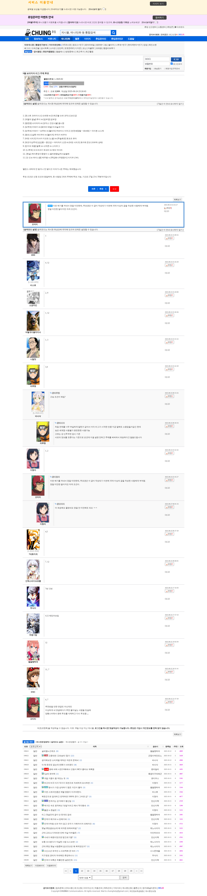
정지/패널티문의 (150, 888)
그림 (105, 45)
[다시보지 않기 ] (97, 9)
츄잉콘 (170, 27)
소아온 (53, 48)
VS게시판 (67, 45)
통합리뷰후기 (109, 48)
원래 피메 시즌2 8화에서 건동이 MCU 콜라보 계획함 (69, 769)
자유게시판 (29, 45)
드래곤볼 (35, 48)
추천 (101, 189)
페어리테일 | (90, 45)
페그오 (27, 48)
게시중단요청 (150, 891)
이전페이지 (39, 866)
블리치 (111, 45)
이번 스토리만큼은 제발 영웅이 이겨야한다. (63, 792)
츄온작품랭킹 (49, 52)
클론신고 (137, 888)
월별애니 (60, 52)
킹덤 (145, 45)
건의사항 (69, 888)
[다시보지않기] (150, 22)
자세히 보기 (158, 3)
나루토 (118, 45)
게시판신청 (127, 888)
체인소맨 (153, 45)
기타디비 (117, 888)
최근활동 (89, 52)
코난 (84, 48)
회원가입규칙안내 (172, 68)
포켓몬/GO (69, 48)
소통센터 (162, 27)
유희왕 (99, 48)
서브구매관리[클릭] (71, 98)
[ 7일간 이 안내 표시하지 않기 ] (170, 104)
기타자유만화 (55, 45)
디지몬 (78, 48)
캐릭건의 (108, 888)
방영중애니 (70, 52)
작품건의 (98, 888)
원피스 (75, 45)
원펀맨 (99, 45)
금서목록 (45, 48)
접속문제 (60, 888)
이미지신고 (88, 888)
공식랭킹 (38, 52)
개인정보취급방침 (137, 891)
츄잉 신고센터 (150, 27)
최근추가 (80, 52)
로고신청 (173, 34)
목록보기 (177, 200)
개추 (93, 189)
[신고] (166, 211)
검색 (124, 877)
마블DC (91, 48)
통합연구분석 (41, 45)
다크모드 (180, 27)
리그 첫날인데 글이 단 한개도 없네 (56, 815)
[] (51, 95)
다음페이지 (51, 866)
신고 (114, 189)
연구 (81, 45)
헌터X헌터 (132, 45)
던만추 (60, 48)
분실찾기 (157, 68)
